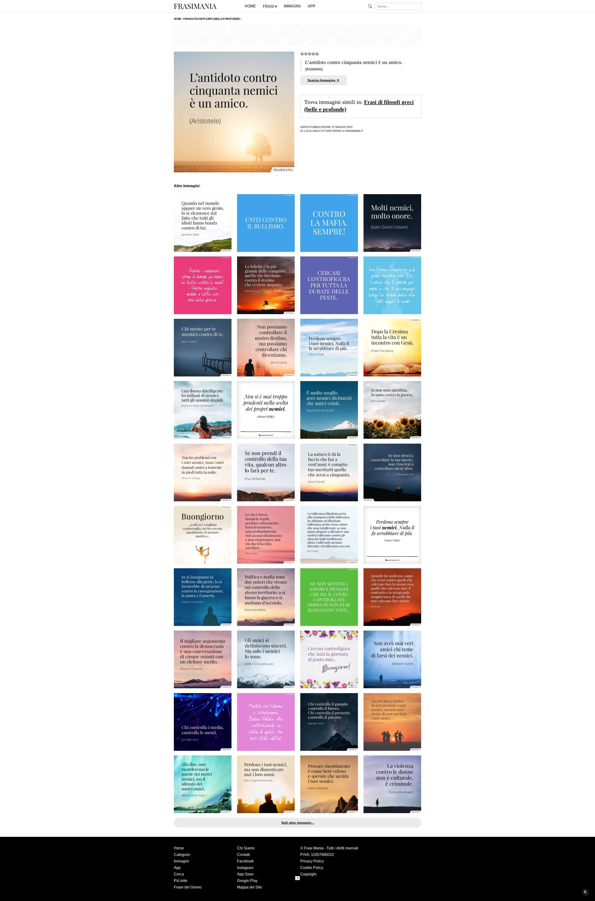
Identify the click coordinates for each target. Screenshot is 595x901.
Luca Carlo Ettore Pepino (323, 131)
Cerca (179, 874)
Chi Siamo (246, 848)
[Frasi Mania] (195, 6)
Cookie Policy (311, 868)
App (177, 868)
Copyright (308, 874)
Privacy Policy (312, 861)
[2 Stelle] (306, 54)
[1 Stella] (302, 54)
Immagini (181, 861)
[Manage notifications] (585, 892)
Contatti (243, 855)
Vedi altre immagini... (297, 823)
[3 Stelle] (309, 54)
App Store (245, 874)
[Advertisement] (297, 35)
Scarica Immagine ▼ (323, 80)
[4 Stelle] (313, 54)
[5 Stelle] (317, 54)
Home (179, 848)
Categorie (182, 855)
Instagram (245, 868)
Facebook (245, 861)
